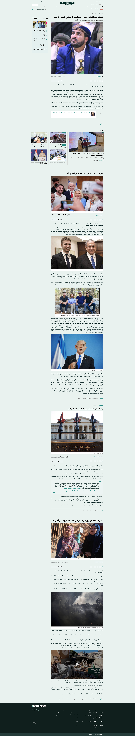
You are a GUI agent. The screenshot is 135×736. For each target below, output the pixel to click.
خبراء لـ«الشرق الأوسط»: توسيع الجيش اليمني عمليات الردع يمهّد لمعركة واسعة (58, 146)
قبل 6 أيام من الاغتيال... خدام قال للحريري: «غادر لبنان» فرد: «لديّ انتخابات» (39, 40)
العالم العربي (100, 13)
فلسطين (63, 699)
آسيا (96, 715)
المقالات (90, 712)
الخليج (101, 714)
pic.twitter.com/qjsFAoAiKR (73, 488)
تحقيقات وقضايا (95, 725)
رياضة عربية (101, 725)
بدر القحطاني (99, 76)
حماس (67, 699)
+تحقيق (96, 727)
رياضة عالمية (101, 727)
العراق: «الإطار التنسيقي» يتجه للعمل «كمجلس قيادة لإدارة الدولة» (39, 49)
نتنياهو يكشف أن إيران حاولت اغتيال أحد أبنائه (85, 173)
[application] (77, 664)
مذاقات (58, 712)
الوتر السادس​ (76, 714)
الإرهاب (91, 510)
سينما (77, 715)
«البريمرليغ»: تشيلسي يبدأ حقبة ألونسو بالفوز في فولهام (89, 8)
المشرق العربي (93, 13)
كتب (77, 712)
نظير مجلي (98, 215)
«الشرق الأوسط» (97, 456)
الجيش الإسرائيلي (85, 699)
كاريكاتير (90, 714)
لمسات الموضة (57, 715)
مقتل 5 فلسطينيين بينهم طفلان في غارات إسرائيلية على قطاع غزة (77, 520)
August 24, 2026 (69, 491)
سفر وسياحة (57, 714)
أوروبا (96, 714)
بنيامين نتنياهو (95, 398)
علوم (71, 714)
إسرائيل (79, 398)
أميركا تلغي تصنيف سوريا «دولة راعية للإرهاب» (85, 409)
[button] (77, 664)
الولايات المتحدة (95, 712)
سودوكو (77, 725)
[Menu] (102, 6)
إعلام (77, 717)
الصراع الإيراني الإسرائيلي (86, 398)
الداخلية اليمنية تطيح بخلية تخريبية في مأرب (58, 162)
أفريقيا (96, 717)
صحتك (71, 712)
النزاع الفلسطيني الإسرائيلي (75, 699)
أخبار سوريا (96, 510)
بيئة (71, 715)
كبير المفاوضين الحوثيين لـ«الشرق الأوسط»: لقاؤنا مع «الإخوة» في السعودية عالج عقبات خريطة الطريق (71, 112)
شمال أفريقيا (100, 715)
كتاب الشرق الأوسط (88, 715)
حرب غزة (96, 699)
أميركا (87, 510)
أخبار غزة (91, 699)
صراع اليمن (96, 124)
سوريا (83, 510)
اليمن (92, 124)
